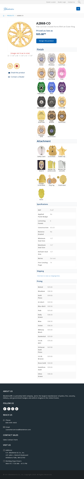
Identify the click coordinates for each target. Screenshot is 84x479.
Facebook (4, 408)
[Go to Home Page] (3, 15)
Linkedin (16, 408)
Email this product (18, 72)
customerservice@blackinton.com (18, 430)
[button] (79, 2)
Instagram (12, 408)
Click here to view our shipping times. (48, 276)
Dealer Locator (51, 2)
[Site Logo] (8, 9)
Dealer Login (62, 2)
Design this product (46, 41)
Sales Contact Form (10, 440)
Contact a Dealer (17, 77)
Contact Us (71, 2)
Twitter (8, 408)
